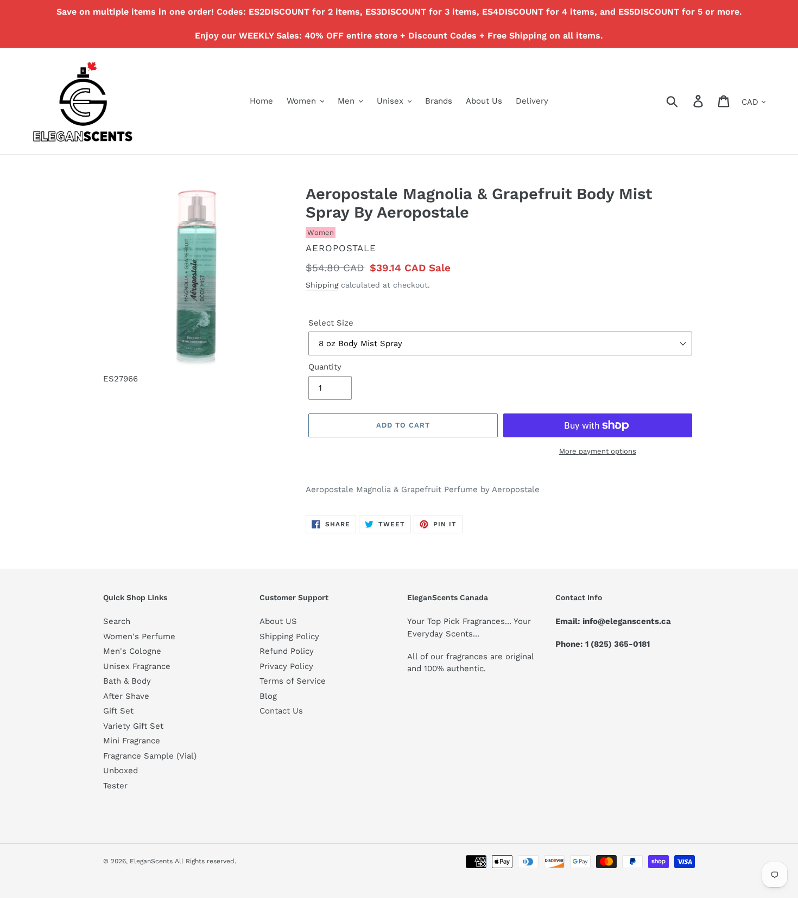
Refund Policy (286, 651)
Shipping (322, 285)
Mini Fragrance (131, 741)
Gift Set (118, 711)
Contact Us (281, 711)
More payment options (597, 451)
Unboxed (120, 770)
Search (116, 621)
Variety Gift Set (133, 726)
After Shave (126, 696)
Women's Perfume (139, 636)
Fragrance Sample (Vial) (150, 756)
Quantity (324, 367)
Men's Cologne (132, 651)
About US (278, 621)
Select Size (330, 323)
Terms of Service (292, 681)
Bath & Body (127, 681)
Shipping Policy (289, 636)
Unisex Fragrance (136, 666)
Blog (268, 696)
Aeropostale (341, 248)
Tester (115, 786)
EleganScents (151, 861)
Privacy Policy (286, 666)
